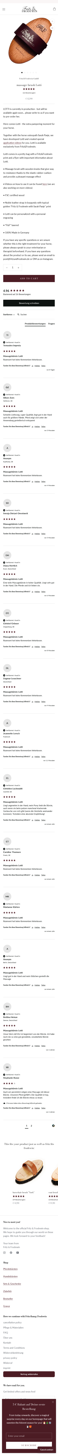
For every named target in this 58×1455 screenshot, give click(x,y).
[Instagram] (4, 1252)
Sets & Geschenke (12, 1283)
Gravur (6, 1306)
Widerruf (7, 1362)
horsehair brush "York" (23, 1192)
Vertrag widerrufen (29, 1374)
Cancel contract (46, 1450)
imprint (6, 1368)
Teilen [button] (43, 366)
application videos (12, 142)
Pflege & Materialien (13, 1327)
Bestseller (8, 1298)
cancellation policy (12, 1322)
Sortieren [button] (8, 314)
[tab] (35, 324)
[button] (29, 91)
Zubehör (7, 1291)
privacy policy (10, 1357)
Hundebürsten (10, 1276)
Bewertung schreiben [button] (29, 303)
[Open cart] (54, 9)
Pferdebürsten (10, 1269)
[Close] (53, 1402)
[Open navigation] (3, 9)
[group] (29, 291)
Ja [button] (32, 366)
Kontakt (7, 1342)
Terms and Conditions (14, 1347)
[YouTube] (17, 1252)
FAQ (5, 1332)
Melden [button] (37, 366)
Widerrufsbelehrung (13, 1352)
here (44, 184)
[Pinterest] (11, 1252)
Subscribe (29, 1445)
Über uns (7, 1337)
